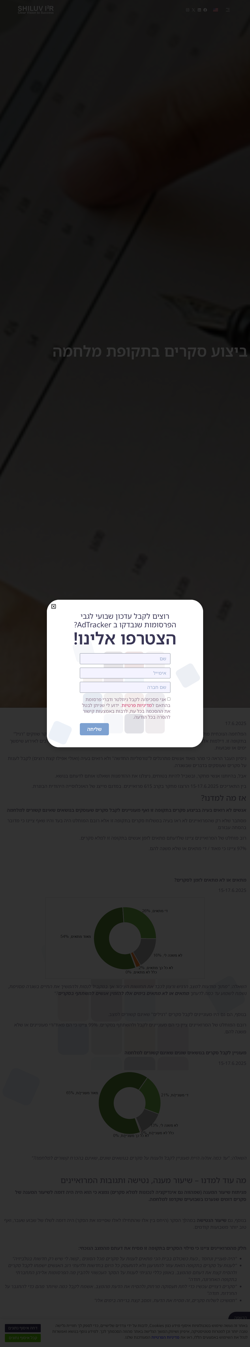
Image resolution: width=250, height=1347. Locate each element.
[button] (53, 606)
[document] (125, 673)
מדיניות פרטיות (137, 705)
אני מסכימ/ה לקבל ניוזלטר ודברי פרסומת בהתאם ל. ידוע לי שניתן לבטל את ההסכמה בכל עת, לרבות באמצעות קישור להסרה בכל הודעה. (126, 708)
